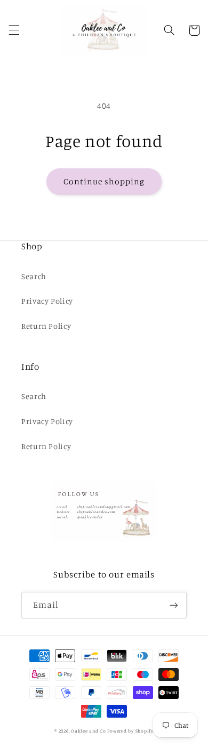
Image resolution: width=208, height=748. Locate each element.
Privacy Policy (47, 300)
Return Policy (46, 325)
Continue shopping (104, 181)
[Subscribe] (174, 605)
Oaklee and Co (88, 731)
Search (33, 276)
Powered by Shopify (130, 731)
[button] (14, 30)
